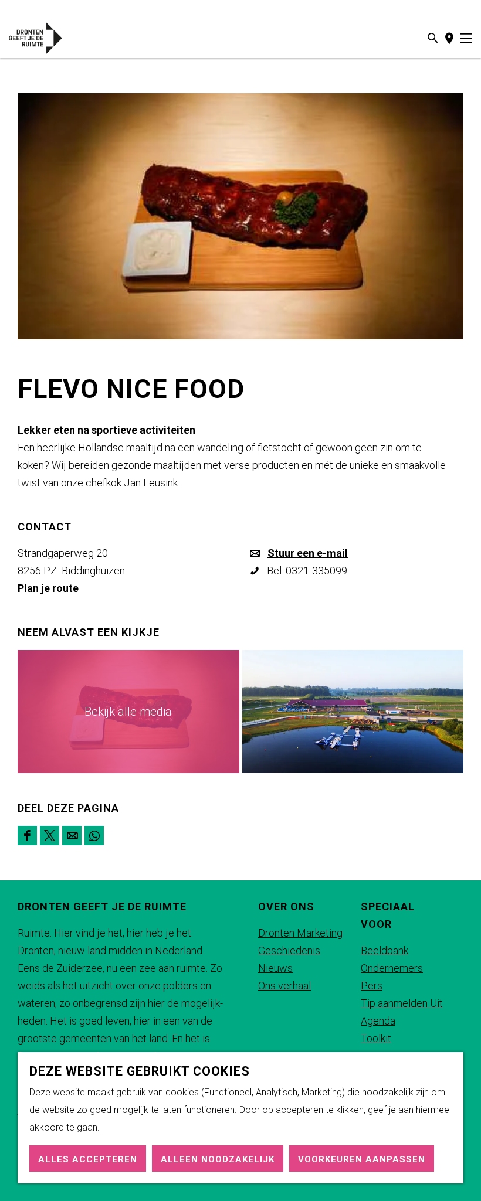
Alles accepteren (87, 1159)
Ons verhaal (284, 985)
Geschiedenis (289, 950)
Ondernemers (392, 968)
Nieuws (275, 968)
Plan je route (48, 588)
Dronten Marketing (300, 933)
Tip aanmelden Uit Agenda (402, 1012)
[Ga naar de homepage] (46, 38)
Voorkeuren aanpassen (361, 1159)
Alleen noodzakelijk (218, 1159)
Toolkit (376, 1038)
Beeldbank (384, 950)
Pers (371, 985)
